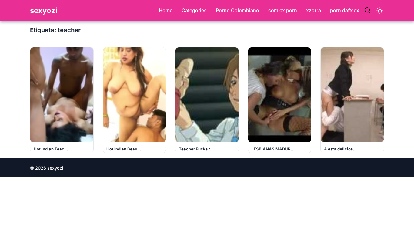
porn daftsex (344, 10)
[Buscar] (367, 11)
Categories (194, 10)
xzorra (313, 10)
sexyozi (44, 10)
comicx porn (282, 10)
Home (165, 10)
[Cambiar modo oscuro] (380, 11)
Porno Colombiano (237, 10)
